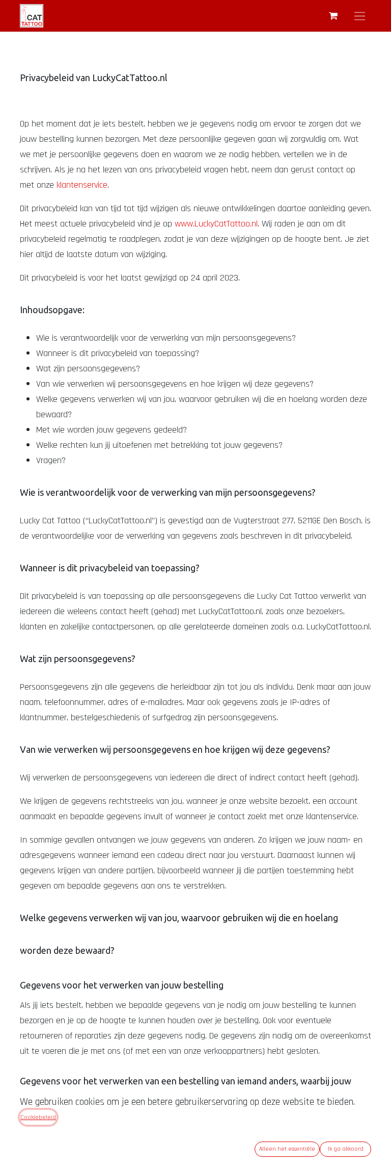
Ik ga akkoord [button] (346, 1149)
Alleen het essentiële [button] (287, 1149)
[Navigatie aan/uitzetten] (359, 16)
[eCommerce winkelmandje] (333, 16)
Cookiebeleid (38, 1117)
